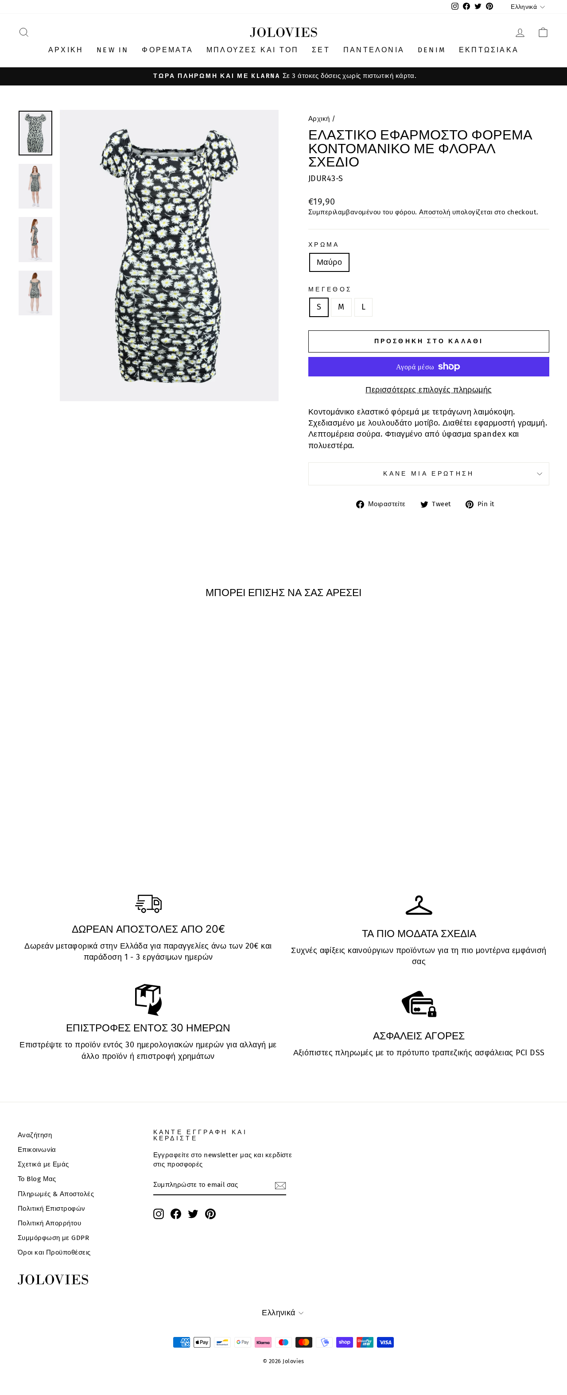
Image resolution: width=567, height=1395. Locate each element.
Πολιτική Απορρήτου (49, 1223)
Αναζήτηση (35, 1135)
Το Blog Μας (37, 1179)
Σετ (321, 50)
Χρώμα (324, 244)
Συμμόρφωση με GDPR (53, 1238)
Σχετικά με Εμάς (43, 1164)
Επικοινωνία (37, 1150)
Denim (432, 50)
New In (112, 50)
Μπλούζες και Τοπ (252, 50)
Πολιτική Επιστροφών (51, 1209)
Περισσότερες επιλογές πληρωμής (428, 390)
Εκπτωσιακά (489, 50)
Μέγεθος (330, 289)
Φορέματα (167, 50)
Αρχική (65, 50)
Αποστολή (434, 212)
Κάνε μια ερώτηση (428, 473)
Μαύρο (329, 262)
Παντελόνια (373, 50)
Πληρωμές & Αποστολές (56, 1194)
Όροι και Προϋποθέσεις (54, 1252)
